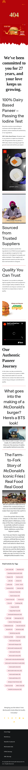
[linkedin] (23, 718)
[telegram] (14, 721)
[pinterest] (15, 718)
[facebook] (4, 718)
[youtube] (19, 718)
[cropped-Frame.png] (4, 1)
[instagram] (12, 718)
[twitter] (8, 718)
